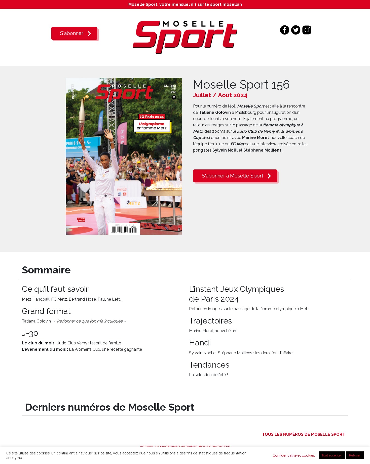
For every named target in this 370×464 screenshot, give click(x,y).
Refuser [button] (355, 455)
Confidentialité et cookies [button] (294, 455)
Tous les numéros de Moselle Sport (303, 434)
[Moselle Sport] (185, 36)
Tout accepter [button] (332, 455)
